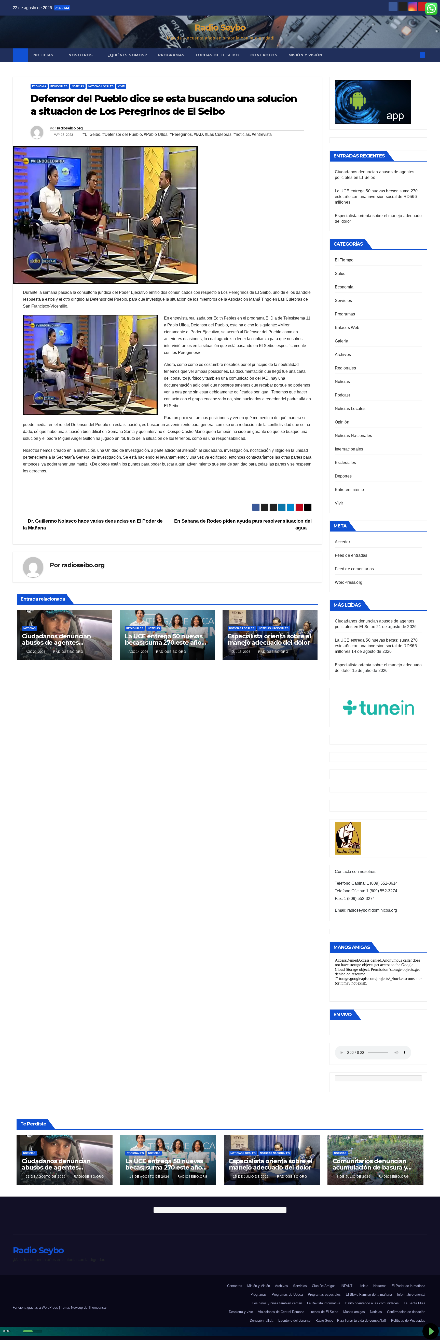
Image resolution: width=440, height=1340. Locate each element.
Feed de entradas (351, 555)
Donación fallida (261, 1320)
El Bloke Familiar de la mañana (369, 1294)
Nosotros (81, 55)
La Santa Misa (414, 1303)
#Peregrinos (181, 134)
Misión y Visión (305, 55)
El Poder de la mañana (408, 1286)
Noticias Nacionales (273, 628)
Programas (171, 55)
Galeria (341, 341)
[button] (414, 55)
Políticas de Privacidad (408, 1320)
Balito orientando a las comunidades (372, 1303)
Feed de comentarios (354, 569)
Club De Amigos (324, 1286)
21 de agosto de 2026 (46, 1176)
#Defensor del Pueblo (122, 134)
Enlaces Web (347, 327)
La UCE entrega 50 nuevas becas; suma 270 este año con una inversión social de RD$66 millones (376, 196)
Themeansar (97, 1307)
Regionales (58, 86)
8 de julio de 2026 (354, 1176)
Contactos (264, 55)
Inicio (364, 1286)
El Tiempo (344, 260)
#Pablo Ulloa (156, 134)
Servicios (343, 300)
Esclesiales (345, 462)
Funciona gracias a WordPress (36, 1307)
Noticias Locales (101, 86)
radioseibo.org (69, 128)
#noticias (241, 134)
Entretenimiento (349, 489)
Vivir (121, 86)
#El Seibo (91, 134)
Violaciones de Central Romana (281, 1312)
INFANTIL (348, 1286)
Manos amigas (354, 1312)
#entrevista (262, 134)
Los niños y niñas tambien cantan (277, 1303)
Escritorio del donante (294, 1320)
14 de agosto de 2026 (149, 1176)
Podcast (342, 395)
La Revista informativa (323, 1303)
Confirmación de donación (406, 1312)
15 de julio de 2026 (251, 1176)
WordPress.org (349, 582)
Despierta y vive (241, 1312)
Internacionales (349, 449)
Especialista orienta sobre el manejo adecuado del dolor (269, 639)
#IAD (198, 134)
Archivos (343, 354)
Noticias (44, 55)
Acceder (342, 542)
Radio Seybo (220, 27)
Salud (340, 273)
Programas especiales (324, 1294)
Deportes (343, 476)
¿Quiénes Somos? (127, 55)
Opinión (342, 422)
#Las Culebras (218, 134)
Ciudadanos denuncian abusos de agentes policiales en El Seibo (56, 642)
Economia (39, 86)
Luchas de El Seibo (217, 55)
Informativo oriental (411, 1294)
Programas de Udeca (287, 1294)
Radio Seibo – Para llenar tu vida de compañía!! (350, 1320)
